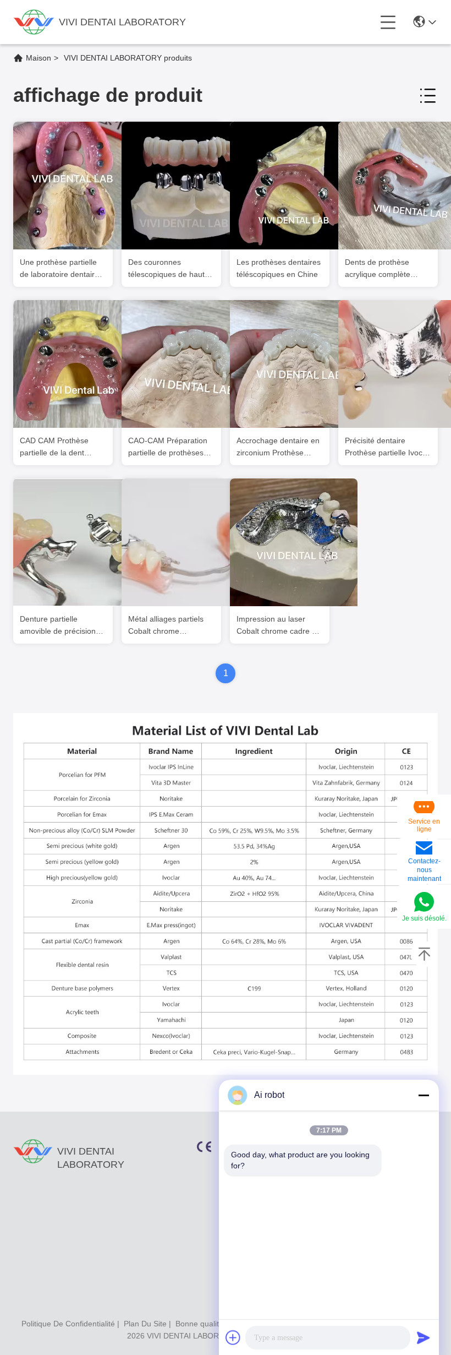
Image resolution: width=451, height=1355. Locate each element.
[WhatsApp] (424, 902)
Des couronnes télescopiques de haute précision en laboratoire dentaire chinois (169, 269)
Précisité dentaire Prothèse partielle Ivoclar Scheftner (388, 447)
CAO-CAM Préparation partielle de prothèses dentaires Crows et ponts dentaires (167, 447)
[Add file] (233, 1337)
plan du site (145, 1323)
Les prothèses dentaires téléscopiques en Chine (279, 268)
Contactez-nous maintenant (424, 870)
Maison (38, 57)
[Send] (423, 1337)
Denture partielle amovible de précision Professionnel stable (58, 625)
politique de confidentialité (68, 1323)
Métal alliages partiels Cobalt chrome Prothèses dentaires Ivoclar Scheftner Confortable (166, 625)
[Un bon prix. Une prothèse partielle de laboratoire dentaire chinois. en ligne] (77, 185)
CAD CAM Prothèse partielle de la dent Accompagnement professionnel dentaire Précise (58, 447)
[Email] (424, 849)
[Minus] (423, 1095)
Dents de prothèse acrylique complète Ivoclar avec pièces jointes (378, 269)
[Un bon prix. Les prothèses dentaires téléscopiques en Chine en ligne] (294, 185)
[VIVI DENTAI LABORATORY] (33, 22)
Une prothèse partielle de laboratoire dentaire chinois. (59, 269)
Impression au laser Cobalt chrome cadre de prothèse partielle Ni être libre (279, 625)
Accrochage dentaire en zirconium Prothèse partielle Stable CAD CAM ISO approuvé (278, 447)
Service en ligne (424, 825)
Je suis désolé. (424, 918)
